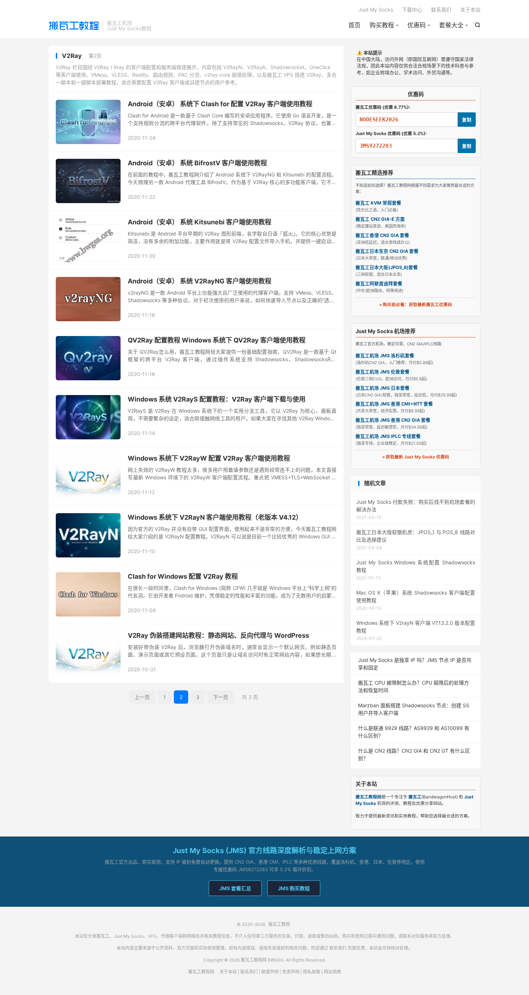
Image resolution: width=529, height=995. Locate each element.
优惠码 (416, 25)
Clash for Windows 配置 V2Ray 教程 (183, 576)
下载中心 (412, 9)
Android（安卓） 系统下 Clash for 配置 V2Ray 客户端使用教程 (220, 104)
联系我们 (441, 9)
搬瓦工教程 (74, 25)
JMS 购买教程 (294, 888)
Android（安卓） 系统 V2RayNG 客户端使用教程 (199, 281)
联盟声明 (270, 971)
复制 (466, 119)
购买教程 (382, 25)
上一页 (142, 697)
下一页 (220, 697)
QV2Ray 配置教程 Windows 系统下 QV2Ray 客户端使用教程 (217, 340)
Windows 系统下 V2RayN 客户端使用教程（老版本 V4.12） (215, 517)
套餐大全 (451, 25)
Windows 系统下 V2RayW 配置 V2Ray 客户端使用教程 (209, 458)
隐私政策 (311, 971)
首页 (354, 25)
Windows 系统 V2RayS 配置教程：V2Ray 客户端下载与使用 (217, 399)
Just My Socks (375, 9)
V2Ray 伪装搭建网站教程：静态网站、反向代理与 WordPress (218, 635)
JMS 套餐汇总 (235, 888)
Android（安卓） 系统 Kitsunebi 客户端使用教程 (199, 222)
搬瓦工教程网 (201, 971)
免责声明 (290, 971)
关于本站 (470, 9)
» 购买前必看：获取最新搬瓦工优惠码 (415, 304)
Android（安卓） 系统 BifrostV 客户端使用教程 (197, 163)
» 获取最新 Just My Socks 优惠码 (415, 457)
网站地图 (332, 971)
